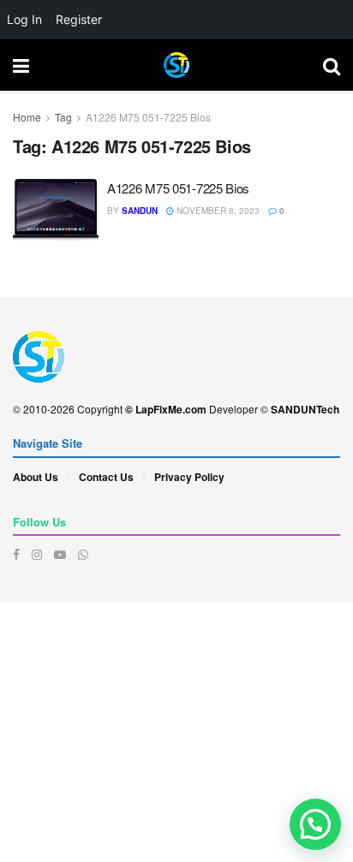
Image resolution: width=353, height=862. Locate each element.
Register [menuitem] (79, 19)
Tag (63, 117)
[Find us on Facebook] (16, 554)
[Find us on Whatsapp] (83, 554)
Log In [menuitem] (24, 19)
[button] (315, 824)
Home (27, 117)
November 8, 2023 (217, 211)
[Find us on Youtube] (60, 554)
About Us (35, 477)
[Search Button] (331, 65)
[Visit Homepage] (176, 65)
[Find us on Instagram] (37, 554)
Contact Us (106, 477)
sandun (140, 211)
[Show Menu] (21, 65)
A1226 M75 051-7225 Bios (148, 117)
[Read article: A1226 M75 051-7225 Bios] (56, 210)
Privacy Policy (189, 477)
